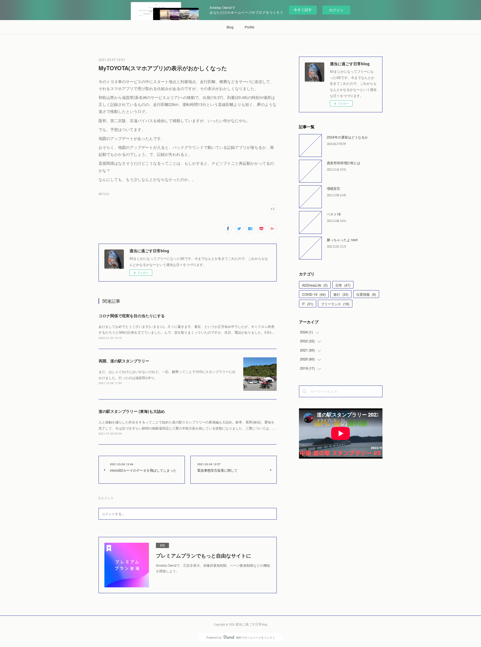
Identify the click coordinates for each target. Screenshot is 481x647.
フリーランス (335, 303)
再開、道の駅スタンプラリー (124, 361)
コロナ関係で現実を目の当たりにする (132, 315)
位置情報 (366, 294)
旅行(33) (104, 194)
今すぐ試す (303, 9)
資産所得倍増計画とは (343, 162)
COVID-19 (314, 294)
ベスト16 (334, 214)
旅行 (341, 294)
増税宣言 (333, 188)
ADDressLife (315, 285)
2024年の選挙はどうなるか (347, 137)
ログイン (336, 10)
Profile (249, 27)
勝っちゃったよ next (342, 239)
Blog (230, 27)
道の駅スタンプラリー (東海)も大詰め (132, 411)
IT (307, 303)
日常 (342, 285)
